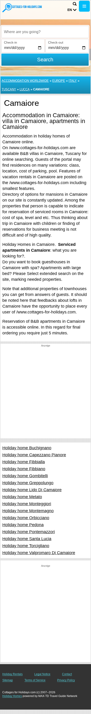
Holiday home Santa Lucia (26, 538)
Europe (58, 80)
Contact (67, 674)
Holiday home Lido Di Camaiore (32, 489)
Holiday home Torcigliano (25, 545)
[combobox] (45, 32)
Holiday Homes (12, 696)
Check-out (55, 42)
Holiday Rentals (12, 674)
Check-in (10, 42)
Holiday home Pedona (23, 524)
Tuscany (9, 89)
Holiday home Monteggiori (26, 503)
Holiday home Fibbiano (23, 469)
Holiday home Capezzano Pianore (34, 455)
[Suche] (75, 4)
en (69, 10)
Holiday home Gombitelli (25, 476)
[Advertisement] (45, 392)
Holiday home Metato (22, 496)
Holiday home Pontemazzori (28, 531)
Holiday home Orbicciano (25, 517)
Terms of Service (35, 680)
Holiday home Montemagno (28, 510)
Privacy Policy (66, 680)
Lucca (25, 89)
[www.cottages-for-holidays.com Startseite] (22, 7)
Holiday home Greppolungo (27, 483)
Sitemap (7, 680)
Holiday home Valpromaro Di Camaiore (38, 552)
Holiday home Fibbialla (23, 462)
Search (45, 59)
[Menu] (84, 6)
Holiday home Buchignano (26, 448)
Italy (73, 80)
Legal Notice (42, 674)
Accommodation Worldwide (25, 80)
